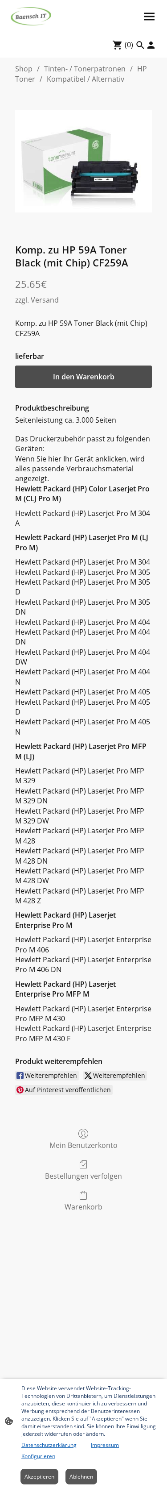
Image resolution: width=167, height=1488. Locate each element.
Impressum (105, 1445)
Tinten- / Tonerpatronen (85, 69)
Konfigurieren (38, 1456)
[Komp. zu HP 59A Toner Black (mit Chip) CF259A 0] (83, 161)
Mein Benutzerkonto (83, 1145)
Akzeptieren (39, 1476)
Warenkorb (83, 1206)
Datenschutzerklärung (49, 1445)
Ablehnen (81, 1476)
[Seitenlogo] (31, 16)
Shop (24, 69)
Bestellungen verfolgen (83, 1175)
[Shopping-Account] (151, 45)
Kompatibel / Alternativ (85, 79)
